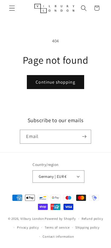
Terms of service (57, 227)
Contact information (58, 236)
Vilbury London (32, 218)
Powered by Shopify (60, 218)
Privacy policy (28, 227)
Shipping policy (87, 227)
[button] (12, 8)
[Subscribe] (84, 137)
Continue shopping (55, 82)
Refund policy (92, 218)
